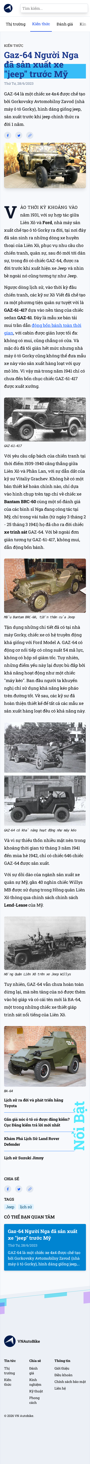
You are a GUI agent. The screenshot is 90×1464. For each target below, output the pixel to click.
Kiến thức (41, 23)
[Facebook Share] (7, 135)
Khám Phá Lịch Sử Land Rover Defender (31, 1141)
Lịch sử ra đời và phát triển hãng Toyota (33, 1102)
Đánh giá (65, 23)
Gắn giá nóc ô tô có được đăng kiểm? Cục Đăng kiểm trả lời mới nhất (37, 1122)
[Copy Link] (29, 135)
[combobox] (54, 8)
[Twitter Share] (18, 135)
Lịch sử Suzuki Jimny (24, 1157)
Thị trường (15, 23)
